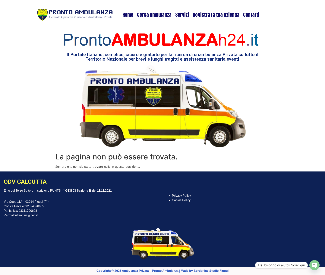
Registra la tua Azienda (216, 14)
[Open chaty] (314, 265)
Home (127, 14)
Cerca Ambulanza (154, 14)
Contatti (251, 14)
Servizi (182, 14)
